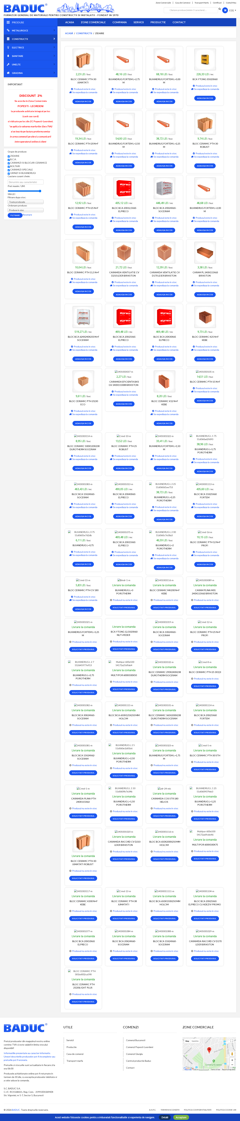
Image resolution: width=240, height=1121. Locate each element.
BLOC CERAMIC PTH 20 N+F (83, 143)
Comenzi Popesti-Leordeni (139, 1047)
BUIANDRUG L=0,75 (83, 545)
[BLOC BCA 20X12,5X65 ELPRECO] (123, 188)
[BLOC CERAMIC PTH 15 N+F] (205, 371)
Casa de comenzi (74, 1054)
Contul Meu (231, 3)
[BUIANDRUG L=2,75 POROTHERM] (83, 663)
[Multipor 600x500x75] (205, 832)
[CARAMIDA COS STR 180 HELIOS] (164, 788)
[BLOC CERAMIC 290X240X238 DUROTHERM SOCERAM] (164, 662)
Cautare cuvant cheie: (19, 176)
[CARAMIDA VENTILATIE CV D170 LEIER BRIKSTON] (164, 252)
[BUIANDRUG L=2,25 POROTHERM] (164, 485)
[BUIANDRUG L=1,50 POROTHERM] (124, 789)
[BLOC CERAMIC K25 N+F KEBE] (205, 316)
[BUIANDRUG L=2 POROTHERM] (164, 533)
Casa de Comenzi (182, 3)
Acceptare (181, 1117)
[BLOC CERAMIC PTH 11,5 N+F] (83, 252)
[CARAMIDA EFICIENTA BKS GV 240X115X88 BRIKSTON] (124, 371)
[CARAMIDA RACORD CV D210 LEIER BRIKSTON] (124, 831)
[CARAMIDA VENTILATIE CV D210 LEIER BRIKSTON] (123, 252)
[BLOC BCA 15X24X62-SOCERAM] (83, 745)
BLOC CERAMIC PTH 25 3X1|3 (205, 672)
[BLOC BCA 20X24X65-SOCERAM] (164, 188)
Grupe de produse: (17, 151)
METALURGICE (20, 30)
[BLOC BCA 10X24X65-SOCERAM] (164, 621)
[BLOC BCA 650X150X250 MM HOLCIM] (164, 890)
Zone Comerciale (163, 3)
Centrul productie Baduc (138, 1060)
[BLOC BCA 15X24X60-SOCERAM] (164, 931)
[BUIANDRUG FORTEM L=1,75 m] (164, 745)
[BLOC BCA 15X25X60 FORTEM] (205, 484)
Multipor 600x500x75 (205, 844)
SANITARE (17, 56)
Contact (179, 22)
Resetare (27, 214)
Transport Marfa (202, 3)
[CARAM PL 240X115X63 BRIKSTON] (205, 252)
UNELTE (16, 64)
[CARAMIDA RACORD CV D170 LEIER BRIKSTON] (205, 931)
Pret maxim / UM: (16, 186)
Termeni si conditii (170, 1110)
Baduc (16, 1109)
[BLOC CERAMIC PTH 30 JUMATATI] (83, 59)
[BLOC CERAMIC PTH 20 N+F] (83, 123)
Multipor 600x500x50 (124, 675)
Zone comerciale (93, 22)
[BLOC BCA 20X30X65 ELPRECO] (164, 316)
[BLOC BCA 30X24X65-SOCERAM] (83, 705)
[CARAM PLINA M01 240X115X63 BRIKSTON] (205, 580)
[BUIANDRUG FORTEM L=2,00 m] (205, 188)
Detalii (164, 1117)
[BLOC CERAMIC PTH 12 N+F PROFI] (205, 532)
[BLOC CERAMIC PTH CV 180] (83, 580)
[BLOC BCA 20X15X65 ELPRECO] (124, 532)
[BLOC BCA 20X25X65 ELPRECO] (123, 316)
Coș (231, 10)
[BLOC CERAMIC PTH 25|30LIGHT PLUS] (83, 972)
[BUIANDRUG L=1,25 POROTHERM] (205, 789)
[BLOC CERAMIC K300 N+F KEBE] (83, 890)
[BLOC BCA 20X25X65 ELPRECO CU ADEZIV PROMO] (205, 890)
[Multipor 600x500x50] (124, 663)
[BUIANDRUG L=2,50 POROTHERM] (124, 746)
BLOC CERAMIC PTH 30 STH (205, 755)
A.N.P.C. (152, 1110)
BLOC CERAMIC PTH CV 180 (83, 590)
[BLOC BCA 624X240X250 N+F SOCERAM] (83, 316)
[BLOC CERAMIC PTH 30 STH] (205, 745)
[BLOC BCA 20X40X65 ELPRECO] (124, 484)
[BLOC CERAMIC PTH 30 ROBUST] (205, 123)
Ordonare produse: (17, 205)
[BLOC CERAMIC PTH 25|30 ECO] (83, 381)
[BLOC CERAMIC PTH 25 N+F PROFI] (205, 621)
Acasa (69, 22)
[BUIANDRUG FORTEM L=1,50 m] (164, 436)
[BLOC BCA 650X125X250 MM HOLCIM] (124, 705)
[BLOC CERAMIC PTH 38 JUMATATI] (124, 890)
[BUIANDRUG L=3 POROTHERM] (124, 580)
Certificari (217, 3)
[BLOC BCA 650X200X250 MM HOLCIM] (164, 831)
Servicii (139, 22)
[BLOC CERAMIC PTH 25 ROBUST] (124, 436)
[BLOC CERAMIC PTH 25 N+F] (83, 188)
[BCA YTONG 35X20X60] (205, 59)
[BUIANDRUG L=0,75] (83, 533)
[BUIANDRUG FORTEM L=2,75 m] (123, 59)
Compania (119, 22)
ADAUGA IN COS (83, 101)
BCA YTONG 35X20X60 (205, 79)
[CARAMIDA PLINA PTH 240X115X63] (83, 788)
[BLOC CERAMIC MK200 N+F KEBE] (164, 580)
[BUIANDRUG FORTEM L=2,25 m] (164, 123)
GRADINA (17, 73)
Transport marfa (74, 1060)
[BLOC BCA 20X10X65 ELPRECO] (83, 931)
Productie (158, 22)
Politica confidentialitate (198, 1110)
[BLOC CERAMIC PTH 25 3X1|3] (205, 662)
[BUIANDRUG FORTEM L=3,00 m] (164, 59)
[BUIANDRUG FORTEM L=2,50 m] (123, 123)
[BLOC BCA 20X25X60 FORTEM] (205, 705)
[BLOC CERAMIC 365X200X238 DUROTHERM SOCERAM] (164, 705)
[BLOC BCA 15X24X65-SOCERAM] (83, 484)
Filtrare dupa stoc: (17, 197)
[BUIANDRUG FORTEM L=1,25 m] (83, 621)
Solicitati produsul (124, 607)
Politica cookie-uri (226, 1110)
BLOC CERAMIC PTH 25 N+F (83, 208)
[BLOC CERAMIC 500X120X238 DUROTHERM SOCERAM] (83, 436)
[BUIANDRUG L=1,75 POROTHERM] (205, 437)
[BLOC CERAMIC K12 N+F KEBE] (164, 381)
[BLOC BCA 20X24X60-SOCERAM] (124, 931)
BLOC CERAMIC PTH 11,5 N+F (83, 272)
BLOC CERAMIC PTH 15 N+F (205, 381)
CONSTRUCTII (20, 39)
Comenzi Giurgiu (134, 1054)
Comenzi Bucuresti (135, 1040)
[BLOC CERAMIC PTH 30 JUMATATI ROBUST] (83, 841)
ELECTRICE (18, 47)
